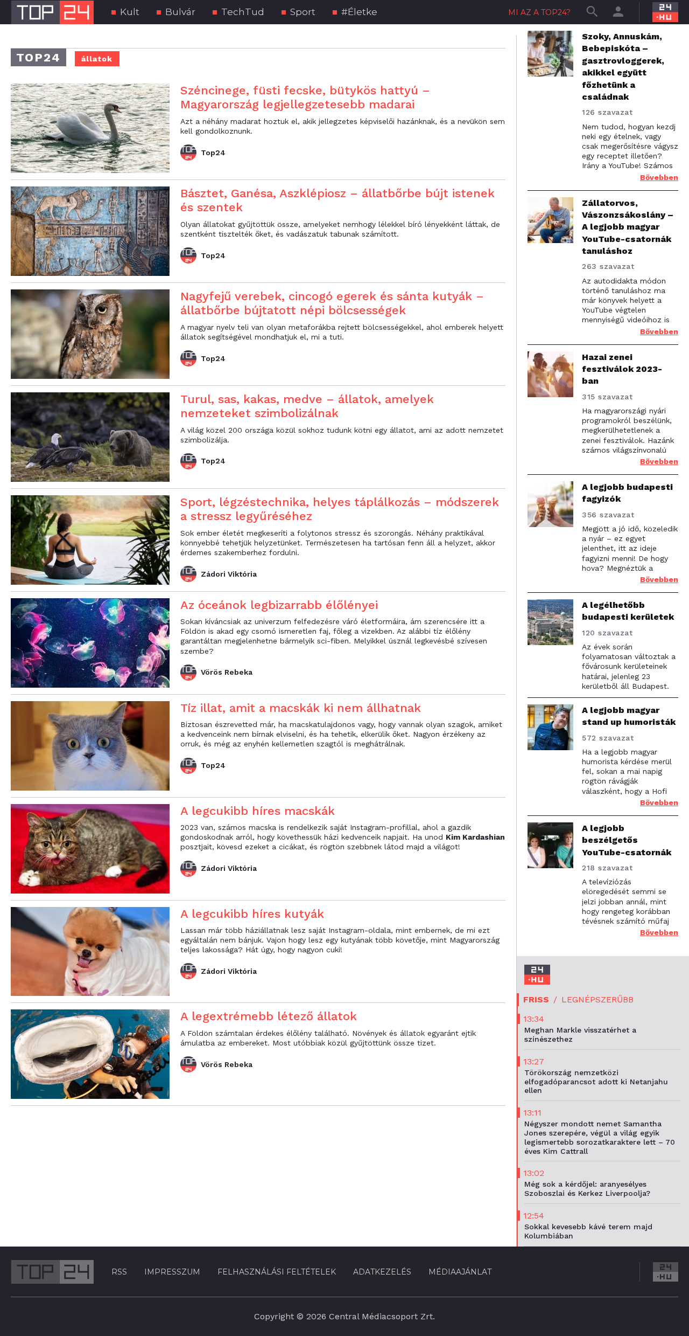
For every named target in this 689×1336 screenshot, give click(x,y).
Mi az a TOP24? (539, 12)
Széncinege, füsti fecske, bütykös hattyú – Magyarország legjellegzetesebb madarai (305, 97)
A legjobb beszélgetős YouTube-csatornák (626, 840)
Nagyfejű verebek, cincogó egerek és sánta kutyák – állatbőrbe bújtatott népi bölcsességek (332, 303)
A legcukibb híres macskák (257, 811)
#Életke (359, 11)
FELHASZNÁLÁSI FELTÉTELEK (276, 1272)
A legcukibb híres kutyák (252, 913)
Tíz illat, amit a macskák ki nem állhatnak (300, 708)
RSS (119, 1272)
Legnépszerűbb (597, 999)
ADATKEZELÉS (382, 1272)
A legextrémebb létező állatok (268, 1016)
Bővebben (659, 177)
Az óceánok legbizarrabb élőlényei (279, 605)
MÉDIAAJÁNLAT (459, 1272)
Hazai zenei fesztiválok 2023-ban (622, 369)
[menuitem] (125, 12)
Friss (536, 999)
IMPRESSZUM (172, 1272)
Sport (302, 11)
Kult (129, 11)
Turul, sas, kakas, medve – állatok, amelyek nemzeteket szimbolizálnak (307, 406)
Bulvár (180, 11)
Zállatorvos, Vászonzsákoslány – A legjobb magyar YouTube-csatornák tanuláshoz (627, 227)
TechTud (242, 11)
